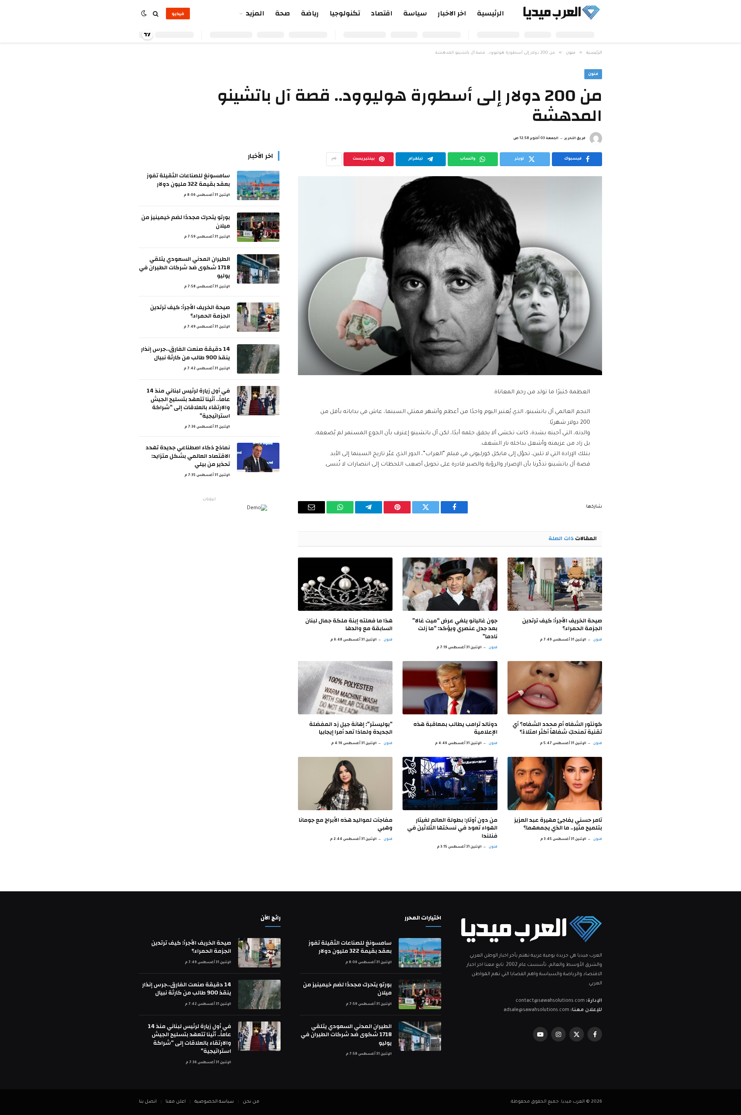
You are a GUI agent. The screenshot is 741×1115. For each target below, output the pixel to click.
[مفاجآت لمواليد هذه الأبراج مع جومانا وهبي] (345, 783)
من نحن (251, 1102)
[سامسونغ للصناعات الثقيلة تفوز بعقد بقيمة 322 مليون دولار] (258, 185)
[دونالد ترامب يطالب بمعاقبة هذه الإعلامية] (450, 687)
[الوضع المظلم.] (145, 13)
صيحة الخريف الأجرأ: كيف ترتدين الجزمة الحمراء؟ (562, 625)
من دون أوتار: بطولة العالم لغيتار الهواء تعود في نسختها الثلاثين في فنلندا (452, 828)
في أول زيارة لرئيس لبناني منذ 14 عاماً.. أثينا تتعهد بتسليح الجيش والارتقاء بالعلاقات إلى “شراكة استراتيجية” (188, 403)
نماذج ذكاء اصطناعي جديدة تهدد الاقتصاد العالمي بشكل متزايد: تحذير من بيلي (187, 456)
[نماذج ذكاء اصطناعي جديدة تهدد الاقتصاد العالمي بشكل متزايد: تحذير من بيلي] (258, 457)
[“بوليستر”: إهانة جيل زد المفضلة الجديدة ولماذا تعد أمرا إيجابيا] (345, 687)
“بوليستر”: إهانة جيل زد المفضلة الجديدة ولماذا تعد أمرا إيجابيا (350, 728)
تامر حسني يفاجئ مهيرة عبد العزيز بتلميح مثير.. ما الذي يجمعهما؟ (558, 824)
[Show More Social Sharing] (334, 159)
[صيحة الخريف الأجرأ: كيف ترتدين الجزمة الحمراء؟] (555, 584)
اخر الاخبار (452, 13)
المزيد (255, 13)
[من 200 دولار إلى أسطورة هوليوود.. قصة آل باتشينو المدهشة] (450, 275)
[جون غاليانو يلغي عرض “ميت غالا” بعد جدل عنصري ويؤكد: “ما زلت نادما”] (450, 584)
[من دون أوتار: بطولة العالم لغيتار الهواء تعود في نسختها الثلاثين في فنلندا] (450, 783)
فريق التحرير (574, 139)
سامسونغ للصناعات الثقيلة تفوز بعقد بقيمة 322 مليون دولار (188, 180)
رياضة (310, 13)
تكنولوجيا (345, 13)
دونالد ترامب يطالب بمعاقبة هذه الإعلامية (455, 728)
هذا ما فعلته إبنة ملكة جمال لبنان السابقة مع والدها (348, 625)
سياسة (415, 13)
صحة (282, 13)
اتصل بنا (148, 1102)
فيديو (178, 13)
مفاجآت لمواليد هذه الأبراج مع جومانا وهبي (345, 824)
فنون (593, 74)
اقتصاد (381, 13)
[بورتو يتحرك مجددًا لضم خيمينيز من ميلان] (258, 227)
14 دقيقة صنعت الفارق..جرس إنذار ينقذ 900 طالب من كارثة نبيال (185, 353)
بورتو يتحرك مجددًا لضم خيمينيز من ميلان (185, 221)
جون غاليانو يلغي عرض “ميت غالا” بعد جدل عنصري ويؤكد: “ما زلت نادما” (454, 629)
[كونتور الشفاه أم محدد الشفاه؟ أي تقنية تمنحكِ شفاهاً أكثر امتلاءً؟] (555, 687)
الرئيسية (490, 13)
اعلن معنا (176, 1102)
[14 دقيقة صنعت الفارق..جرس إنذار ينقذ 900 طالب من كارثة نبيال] (258, 359)
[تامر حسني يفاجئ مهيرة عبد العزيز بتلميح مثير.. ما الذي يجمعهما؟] (555, 783)
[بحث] (155, 13)
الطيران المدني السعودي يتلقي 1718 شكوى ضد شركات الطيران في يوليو (184, 267)
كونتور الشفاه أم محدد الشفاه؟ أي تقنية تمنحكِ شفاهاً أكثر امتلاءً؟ (557, 728)
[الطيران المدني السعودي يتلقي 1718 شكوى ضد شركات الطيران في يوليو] (258, 269)
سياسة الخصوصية (214, 1102)
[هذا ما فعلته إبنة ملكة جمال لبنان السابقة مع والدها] (345, 584)
